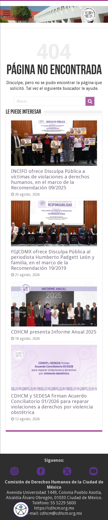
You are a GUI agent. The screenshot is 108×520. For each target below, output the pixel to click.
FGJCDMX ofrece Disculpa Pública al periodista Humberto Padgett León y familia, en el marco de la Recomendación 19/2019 (52, 260)
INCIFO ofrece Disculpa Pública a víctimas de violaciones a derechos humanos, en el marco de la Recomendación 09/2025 (50, 179)
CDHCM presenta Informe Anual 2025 (53, 332)
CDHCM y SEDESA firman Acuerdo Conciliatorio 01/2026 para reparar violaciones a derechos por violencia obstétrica (52, 404)
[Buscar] (89, 101)
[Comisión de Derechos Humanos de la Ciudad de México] (54, 13)
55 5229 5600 (63, 502)
